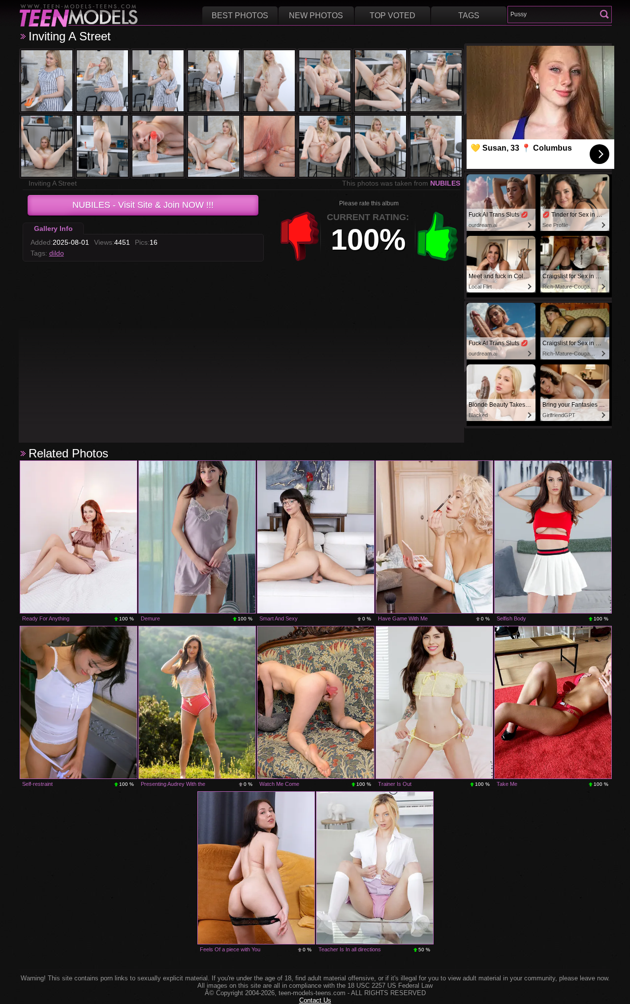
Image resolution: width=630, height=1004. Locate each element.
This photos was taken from (401, 183)
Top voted (392, 15)
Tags (468, 15)
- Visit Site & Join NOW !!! (143, 205)
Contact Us (315, 1000)
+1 (437, 236)
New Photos (316, 15)
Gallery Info (53, 228)
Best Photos (240, 15)
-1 (300, 236)
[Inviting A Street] (46, 80)
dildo (56, 253)
